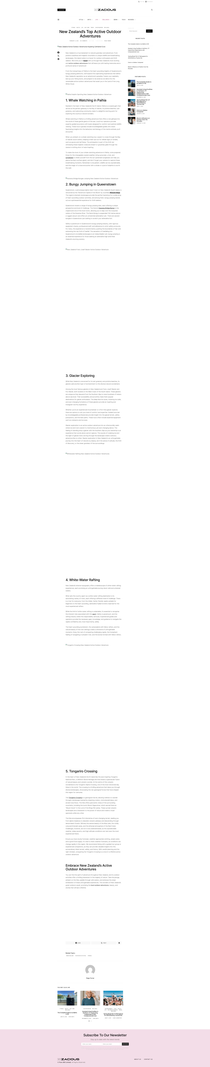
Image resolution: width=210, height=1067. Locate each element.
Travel (92, 27)
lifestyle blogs (115, 192)
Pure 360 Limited (65, 1062)
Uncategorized (99, 27)
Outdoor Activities (81, 955)
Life (96, 19)
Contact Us (148, 1059)
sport (94, 614)
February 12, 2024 (74, 40)
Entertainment (109, 1008)
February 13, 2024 (141, 123)
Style (81, 19)
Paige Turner (107, 40)
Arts (89, 19)
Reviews (131, 19)
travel (85, 61)
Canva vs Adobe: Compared (135, 62)
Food (115, 1008)
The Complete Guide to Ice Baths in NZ (67, 1013)
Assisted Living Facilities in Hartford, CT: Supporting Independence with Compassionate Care (90, 1014)
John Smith (71, 1016)
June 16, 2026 (63, 1016)
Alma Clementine (117, 1017)
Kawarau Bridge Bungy (107, 208)
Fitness (73, 27)
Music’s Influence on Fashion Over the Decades (143, 119)
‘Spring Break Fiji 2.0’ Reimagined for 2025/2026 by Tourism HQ (113, 1014)
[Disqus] (93, 917)
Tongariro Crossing (75, 797)
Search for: (131, 28)
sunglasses (69, 158)
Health (78, 27)
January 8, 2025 (141, 113)
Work (116, 19)
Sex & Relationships (113, 1009)
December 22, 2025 (86, 1018)
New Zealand (70, 955)
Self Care (86, 27)
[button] (89, 1021)
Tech (123, 19)
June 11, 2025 (108, 1017)
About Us (137, 1059)
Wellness (105, 19)
